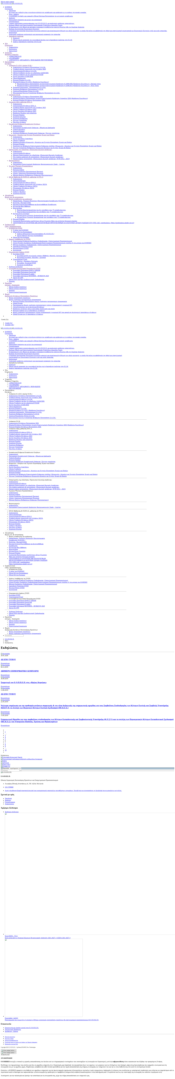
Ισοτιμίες (12, 290)
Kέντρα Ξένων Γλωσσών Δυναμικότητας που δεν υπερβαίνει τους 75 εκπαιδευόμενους (45, 215)
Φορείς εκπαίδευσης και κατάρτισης (20, 199)
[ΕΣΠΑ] (4, 761)
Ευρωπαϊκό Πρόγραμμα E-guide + (24, 274)
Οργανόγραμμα (10, 802)
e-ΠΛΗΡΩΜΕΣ (14, 58)
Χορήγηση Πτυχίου (19, 117)
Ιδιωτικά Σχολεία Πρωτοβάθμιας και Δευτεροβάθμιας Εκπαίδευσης (34, 204)
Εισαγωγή (16, 38)
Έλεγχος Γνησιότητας (20, 120)
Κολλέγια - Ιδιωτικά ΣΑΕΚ (22, 203)
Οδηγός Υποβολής (19, 140)
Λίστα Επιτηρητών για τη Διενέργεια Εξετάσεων (28, 307)
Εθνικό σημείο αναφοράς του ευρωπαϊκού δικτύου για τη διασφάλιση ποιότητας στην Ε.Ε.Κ (42, 40)
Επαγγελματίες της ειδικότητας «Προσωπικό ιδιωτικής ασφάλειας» (30, 149)
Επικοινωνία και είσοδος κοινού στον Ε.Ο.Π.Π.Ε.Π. (22, 1028)
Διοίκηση (8, 800)
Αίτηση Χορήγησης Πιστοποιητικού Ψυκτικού (28, 171)
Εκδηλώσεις (13, 49)
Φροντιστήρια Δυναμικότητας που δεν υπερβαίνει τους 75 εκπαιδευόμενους (41, 210)
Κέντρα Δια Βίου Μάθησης (21, 206)
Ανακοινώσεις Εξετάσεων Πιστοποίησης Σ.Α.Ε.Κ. (29, 67)
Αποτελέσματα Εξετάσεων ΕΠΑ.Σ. (24, 182)
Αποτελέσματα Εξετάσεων (21, 153)
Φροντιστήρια (17, 208)
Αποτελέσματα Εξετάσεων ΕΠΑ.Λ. (24, 106)
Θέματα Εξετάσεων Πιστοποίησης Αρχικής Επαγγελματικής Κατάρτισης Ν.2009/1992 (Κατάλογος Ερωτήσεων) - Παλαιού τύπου (59, 84)
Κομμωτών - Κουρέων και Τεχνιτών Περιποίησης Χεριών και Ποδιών (31, 135)
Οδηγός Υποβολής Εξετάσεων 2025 (24, 109)
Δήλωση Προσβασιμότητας (11, 1040)
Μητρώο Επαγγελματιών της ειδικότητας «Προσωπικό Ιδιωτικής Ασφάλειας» (38, 155)
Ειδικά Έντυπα (17, 303)
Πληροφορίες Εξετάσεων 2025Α (23, 188)
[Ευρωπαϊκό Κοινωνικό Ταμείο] (11, 757)
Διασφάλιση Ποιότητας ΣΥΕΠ (23, 246)
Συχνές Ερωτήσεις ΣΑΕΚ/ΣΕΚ (23, 76)
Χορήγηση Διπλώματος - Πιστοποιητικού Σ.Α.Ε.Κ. (29, 87)
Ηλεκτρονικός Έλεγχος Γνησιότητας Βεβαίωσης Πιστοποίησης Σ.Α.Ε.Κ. (36, 93)
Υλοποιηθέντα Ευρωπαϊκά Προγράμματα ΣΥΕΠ (24, 268)
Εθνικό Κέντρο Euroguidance (22, 232)
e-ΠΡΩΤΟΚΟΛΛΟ (15, 56)
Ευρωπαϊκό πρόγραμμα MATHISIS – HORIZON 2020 (31, 276)
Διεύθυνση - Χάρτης (11, 1031)
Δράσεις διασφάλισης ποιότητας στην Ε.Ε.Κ (27, 42)
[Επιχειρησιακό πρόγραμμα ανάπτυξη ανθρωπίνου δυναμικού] (21, 759)
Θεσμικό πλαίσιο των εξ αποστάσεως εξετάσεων (29, 310)
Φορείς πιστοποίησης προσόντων (19, 298)
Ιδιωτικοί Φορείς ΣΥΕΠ (21, 248)
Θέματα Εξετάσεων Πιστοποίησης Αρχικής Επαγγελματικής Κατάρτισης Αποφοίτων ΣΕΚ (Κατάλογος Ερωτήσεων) (50, 98)
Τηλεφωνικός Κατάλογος (13, 1029)
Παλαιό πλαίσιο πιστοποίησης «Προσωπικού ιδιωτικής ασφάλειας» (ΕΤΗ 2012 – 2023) (41, 159)
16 (5, 750)
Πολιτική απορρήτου (10, 1037)
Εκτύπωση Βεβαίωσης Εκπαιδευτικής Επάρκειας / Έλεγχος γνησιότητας (36, 133)
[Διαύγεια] (5, 763)
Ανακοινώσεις (13, 47)
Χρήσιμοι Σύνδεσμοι (16, 267)
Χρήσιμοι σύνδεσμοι (12, 812)
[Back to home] (12, 3)
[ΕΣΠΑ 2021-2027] (5, 764)
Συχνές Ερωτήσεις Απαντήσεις (23, 139)
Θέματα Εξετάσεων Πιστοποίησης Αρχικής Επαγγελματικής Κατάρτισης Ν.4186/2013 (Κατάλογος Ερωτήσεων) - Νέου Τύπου (58, 85)
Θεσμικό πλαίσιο (18, 170)
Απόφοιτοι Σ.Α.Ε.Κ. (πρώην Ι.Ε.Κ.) (20, 65)
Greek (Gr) (4, 319)
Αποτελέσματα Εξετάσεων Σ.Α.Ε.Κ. (25, 71)
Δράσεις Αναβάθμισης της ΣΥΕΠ (19, 239)
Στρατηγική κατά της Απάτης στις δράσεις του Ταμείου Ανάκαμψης (21, 1042)
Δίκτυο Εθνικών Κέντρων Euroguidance (30, 235)
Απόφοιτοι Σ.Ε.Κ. (14, 95)
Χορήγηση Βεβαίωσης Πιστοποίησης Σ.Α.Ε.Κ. (28, 89)
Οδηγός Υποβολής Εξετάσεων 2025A (25, 186)
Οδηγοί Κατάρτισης (19, 78)
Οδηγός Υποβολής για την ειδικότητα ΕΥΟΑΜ (28, 74)
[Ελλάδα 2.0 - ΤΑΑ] (5, 766)
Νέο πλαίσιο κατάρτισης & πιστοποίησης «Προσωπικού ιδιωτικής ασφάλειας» (38, 157)
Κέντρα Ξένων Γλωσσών (21, 213)
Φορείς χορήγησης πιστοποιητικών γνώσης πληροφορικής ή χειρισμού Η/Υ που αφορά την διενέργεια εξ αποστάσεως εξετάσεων (54, 312)
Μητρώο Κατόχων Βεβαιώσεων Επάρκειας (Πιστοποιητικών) (33, 175)
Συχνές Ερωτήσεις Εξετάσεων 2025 (24, 111)
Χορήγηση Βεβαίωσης (20, 118)
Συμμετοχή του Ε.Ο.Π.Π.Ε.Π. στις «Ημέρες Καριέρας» (24, 682)
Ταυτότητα (8, 798)
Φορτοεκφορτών (14, 160)
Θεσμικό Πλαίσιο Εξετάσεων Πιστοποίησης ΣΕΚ (29, 100)
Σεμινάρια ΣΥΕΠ (18, 254)
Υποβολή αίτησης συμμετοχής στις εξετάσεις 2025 (29, 107)
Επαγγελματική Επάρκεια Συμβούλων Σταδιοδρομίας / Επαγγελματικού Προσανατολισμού (42, 241)
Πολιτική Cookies (9, 1038)
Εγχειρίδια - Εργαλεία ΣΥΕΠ (26, 263)
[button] (89, 371)
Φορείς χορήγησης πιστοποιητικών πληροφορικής (25, 299)
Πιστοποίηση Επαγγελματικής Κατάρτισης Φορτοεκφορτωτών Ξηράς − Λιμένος (39, 164)
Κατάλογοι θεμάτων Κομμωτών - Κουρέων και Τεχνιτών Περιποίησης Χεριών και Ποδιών (42, 142)
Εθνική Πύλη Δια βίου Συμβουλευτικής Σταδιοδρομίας (26, 279)
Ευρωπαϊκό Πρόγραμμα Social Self (24, 272)
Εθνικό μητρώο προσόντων (18, 288)
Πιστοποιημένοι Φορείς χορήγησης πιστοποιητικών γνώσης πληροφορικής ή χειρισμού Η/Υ (42, 305)
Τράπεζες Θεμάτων (19, 192)
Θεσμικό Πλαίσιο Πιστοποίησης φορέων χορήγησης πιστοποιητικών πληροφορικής (40, 301)
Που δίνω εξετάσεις (19, 122)
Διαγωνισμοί (13, 51)
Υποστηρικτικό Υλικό (20, 259)
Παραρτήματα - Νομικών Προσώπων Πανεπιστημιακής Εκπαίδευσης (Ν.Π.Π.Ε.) (39, 201)
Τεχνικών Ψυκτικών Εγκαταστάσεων (21, 166)
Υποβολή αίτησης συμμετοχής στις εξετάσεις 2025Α (30, 184)
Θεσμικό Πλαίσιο (19, 115)
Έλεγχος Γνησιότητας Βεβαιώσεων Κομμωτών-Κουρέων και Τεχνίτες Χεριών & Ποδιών (42, 148)
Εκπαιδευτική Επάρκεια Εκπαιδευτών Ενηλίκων (24, 124)
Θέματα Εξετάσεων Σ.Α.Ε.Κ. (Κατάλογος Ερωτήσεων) (31, 82)
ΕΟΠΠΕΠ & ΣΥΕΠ (15, 228)
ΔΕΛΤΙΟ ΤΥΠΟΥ (8, 659)
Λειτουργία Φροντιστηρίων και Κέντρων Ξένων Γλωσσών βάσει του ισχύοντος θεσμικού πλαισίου (45, 221)
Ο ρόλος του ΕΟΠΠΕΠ (20, 230)
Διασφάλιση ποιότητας (16, 36)
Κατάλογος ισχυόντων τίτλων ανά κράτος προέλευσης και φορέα (34, 309)
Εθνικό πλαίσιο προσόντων (18, 287)
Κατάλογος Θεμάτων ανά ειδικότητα (24, 113)
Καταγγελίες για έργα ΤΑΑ (11, 1044)
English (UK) (9, 325)
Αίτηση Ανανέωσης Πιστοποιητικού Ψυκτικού (28, 173)
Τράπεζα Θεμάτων (19, 129)
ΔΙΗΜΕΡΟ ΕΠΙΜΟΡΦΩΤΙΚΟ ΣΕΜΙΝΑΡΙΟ (20, 671)
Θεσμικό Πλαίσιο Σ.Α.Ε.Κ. (22, 80)
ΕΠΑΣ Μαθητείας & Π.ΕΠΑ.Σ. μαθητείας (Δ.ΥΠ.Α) (26, 177)
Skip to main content (7, 2)
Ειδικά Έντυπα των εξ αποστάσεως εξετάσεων (28, 314)
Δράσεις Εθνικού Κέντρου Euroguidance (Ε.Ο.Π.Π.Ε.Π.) (35, 234)
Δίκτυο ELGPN (18, 278)
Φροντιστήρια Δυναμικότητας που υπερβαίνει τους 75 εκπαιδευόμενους (40, 212)
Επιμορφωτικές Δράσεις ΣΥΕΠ (19, 252)
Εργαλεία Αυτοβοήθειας (25, 265)
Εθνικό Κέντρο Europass (21, 237)
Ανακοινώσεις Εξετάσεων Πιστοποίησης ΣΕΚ (28, 96)
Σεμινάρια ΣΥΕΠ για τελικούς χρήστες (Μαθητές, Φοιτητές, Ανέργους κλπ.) (41, 256)
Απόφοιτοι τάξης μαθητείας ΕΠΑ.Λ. (20, 102)
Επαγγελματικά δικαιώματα (18, 292)
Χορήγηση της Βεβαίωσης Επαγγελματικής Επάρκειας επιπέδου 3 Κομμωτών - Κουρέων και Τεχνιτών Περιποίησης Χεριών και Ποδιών (57, 146)
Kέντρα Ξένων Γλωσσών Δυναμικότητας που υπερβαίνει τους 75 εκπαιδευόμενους (44, 217)
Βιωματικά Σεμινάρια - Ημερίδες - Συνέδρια (31, 257)
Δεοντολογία (17, 250)
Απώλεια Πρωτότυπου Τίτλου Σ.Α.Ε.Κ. (26, 91)
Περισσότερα (5, 663)
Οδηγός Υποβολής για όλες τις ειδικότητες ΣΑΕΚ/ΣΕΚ (31, 73)
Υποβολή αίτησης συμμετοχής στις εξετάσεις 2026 (29, 69)
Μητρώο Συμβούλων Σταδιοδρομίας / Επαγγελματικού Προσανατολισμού (37, 245)
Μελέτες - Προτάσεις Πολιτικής (27, 261)
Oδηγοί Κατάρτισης (19, 181)
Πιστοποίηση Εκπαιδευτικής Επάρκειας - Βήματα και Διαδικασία (34, 128)
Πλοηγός (12, 281)
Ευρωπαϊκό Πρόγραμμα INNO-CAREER (26, 270)
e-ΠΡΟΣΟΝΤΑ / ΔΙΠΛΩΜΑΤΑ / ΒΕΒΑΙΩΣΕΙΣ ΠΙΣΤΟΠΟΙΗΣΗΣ (31, 60)
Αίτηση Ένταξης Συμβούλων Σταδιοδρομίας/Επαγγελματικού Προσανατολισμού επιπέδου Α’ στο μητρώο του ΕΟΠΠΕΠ (52, 243)
